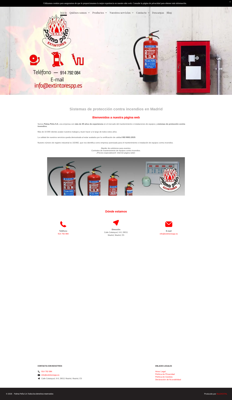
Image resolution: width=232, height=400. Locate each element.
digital (223, 394)
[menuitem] (63, 13)
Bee (218, 394)
